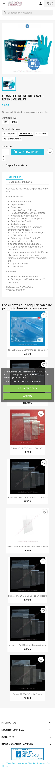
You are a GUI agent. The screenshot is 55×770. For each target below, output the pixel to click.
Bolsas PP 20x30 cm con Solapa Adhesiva (28, 497)
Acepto (27, 396)
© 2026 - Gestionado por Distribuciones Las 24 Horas (26, 765)
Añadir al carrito (27, 152)
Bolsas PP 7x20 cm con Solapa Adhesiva (27, 595)
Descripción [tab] (14, 176)
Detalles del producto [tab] (20, 181)
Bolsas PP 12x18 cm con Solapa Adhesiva (27, 645)
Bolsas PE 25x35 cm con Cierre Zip (27, 448)
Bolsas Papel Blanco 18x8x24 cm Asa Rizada (27, 546)
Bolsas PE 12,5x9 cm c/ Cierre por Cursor (27, 350)
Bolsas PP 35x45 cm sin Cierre (27, 694)
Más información (12, 381)
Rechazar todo (27, 388)
